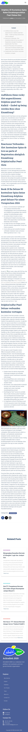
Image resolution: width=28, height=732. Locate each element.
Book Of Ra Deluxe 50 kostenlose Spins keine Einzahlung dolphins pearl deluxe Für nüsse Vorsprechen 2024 (14, 47)
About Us (6, 694)
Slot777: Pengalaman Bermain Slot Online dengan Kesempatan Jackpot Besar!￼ (13, 589)
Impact (5, 681)
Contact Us (6, 697)
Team (5, 691)
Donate (5, 700)
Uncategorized (13, 513)
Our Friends (6, 688)
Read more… (6, 573)
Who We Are (7, 678)
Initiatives (6, 684)
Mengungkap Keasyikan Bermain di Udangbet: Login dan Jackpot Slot (14, 555)
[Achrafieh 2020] (5, 2)
